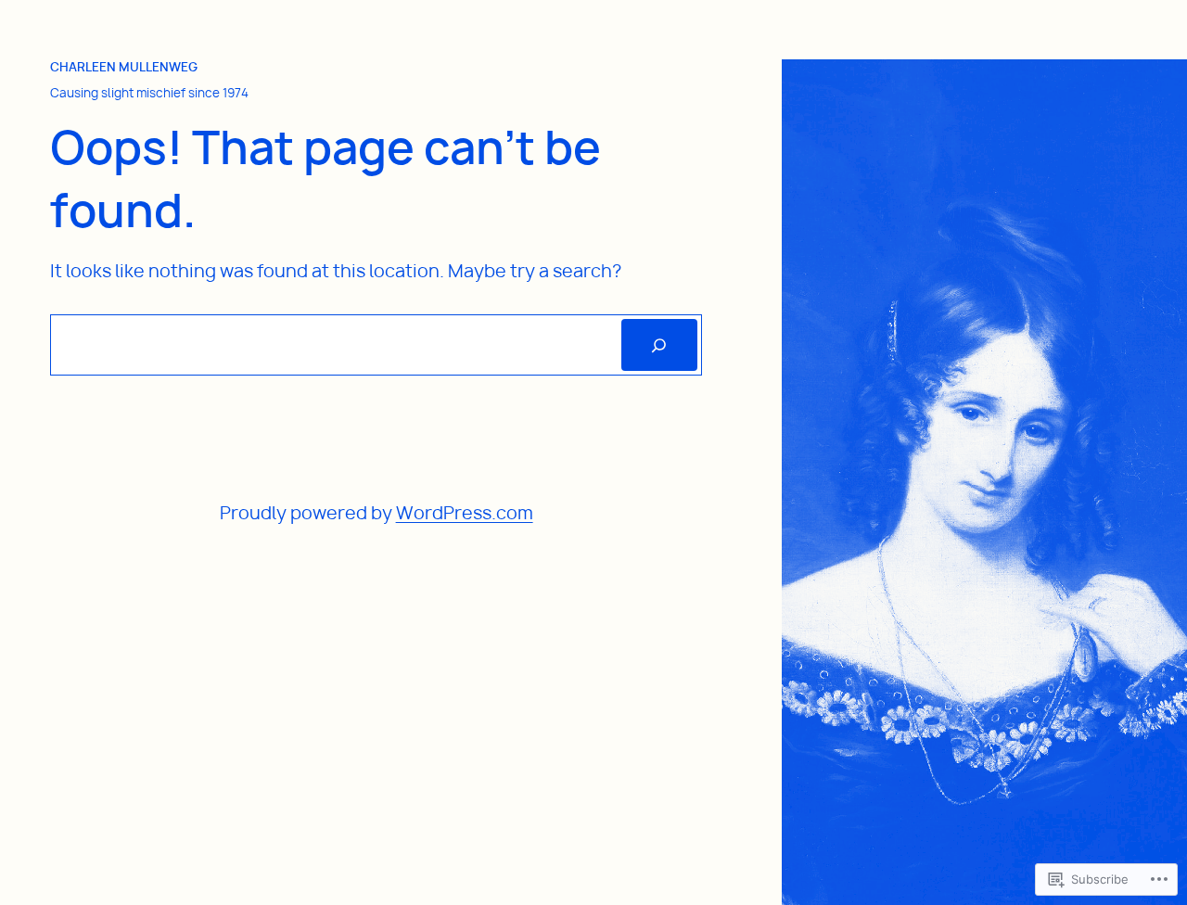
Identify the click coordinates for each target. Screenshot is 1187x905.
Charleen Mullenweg (124, 66)
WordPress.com (464, 513)
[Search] (659, 345)
